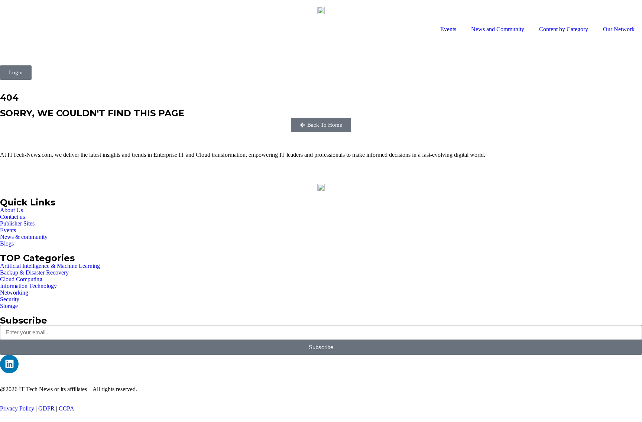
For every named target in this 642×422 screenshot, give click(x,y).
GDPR (46, 408)
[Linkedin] (9, 364)
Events (448, 29)
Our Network (619, 29)
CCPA (66, 408)
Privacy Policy (17, 408)
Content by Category (563, 29)
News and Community (497, 29)
